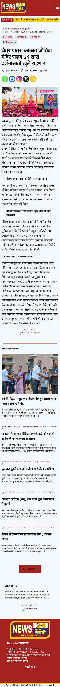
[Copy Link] (33, 79)
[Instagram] (19, 79)
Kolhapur (35, 37)
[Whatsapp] (5, 79)
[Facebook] (12, 79)
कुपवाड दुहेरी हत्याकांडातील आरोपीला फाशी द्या (28, 469)
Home (5, 29)
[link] (13, 670)
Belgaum (25, 29)
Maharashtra (9, 42)
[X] (26, 79)
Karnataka (14, 29)
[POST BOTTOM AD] (30, 333)
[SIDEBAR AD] (30, 609)
